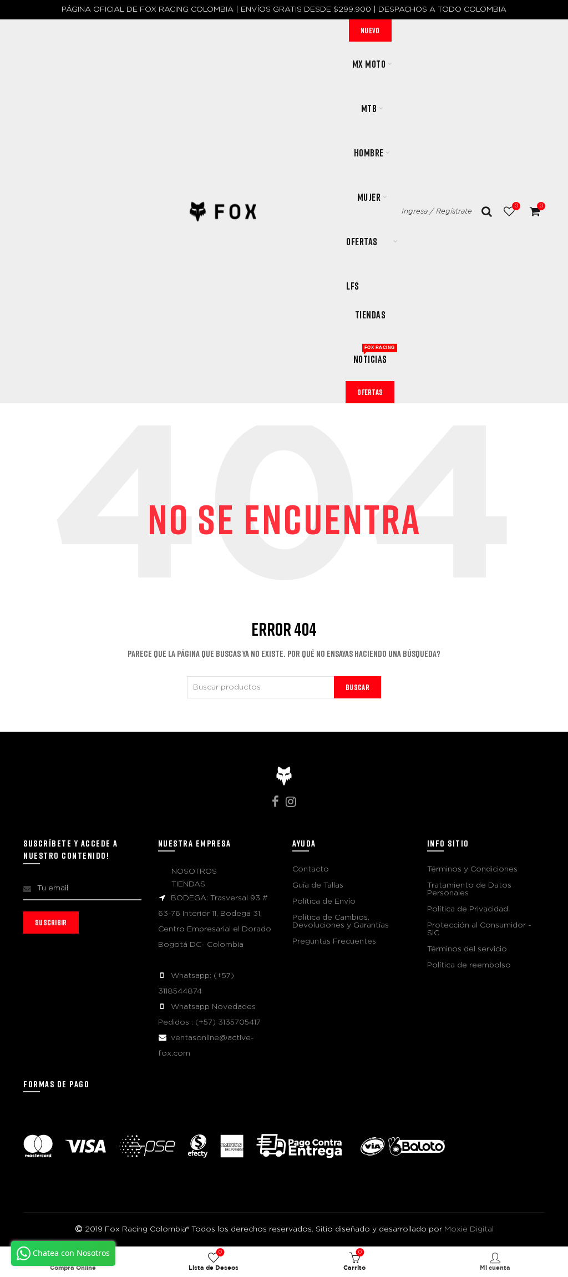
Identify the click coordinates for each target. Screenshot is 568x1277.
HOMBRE (369, 152)
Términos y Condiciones (472, 869)
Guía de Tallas (317, 885)
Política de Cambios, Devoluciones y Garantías (340, 921)
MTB (369, 108)
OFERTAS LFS (362, 249)
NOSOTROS (194, 871)
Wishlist (516, 206)
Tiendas (370, 314)
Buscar (357, 687)
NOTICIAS (373, 355)
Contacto (310, 869)
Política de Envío (324, 901)
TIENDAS (188, 884)
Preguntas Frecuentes (334, 941)
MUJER (369, 197)
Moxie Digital (469, 1229)
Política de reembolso (469, 965)
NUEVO (370, 30)
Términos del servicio (467, 949)
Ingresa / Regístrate (437, 211)
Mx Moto (369, 64)
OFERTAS (370, 392)
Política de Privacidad (467, 909)
